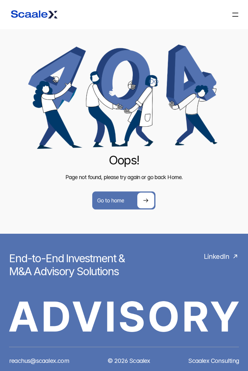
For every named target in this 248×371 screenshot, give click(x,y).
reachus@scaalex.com (39, 360)
